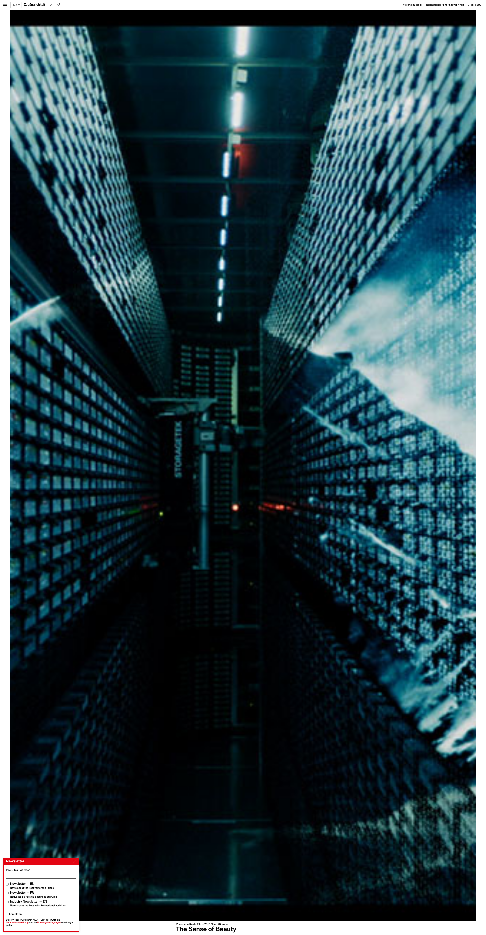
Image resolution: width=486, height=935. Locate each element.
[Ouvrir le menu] (5, 5)
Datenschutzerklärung (17, 922)
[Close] (74, 861)
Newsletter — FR (33, 894)
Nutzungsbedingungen (49, 922)
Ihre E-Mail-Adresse (18, 870)
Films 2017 (203, 924)
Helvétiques (219, 924)
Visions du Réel (185, 924)
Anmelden (15, 914)
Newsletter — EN (32, 885)
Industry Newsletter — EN (38, 903)
